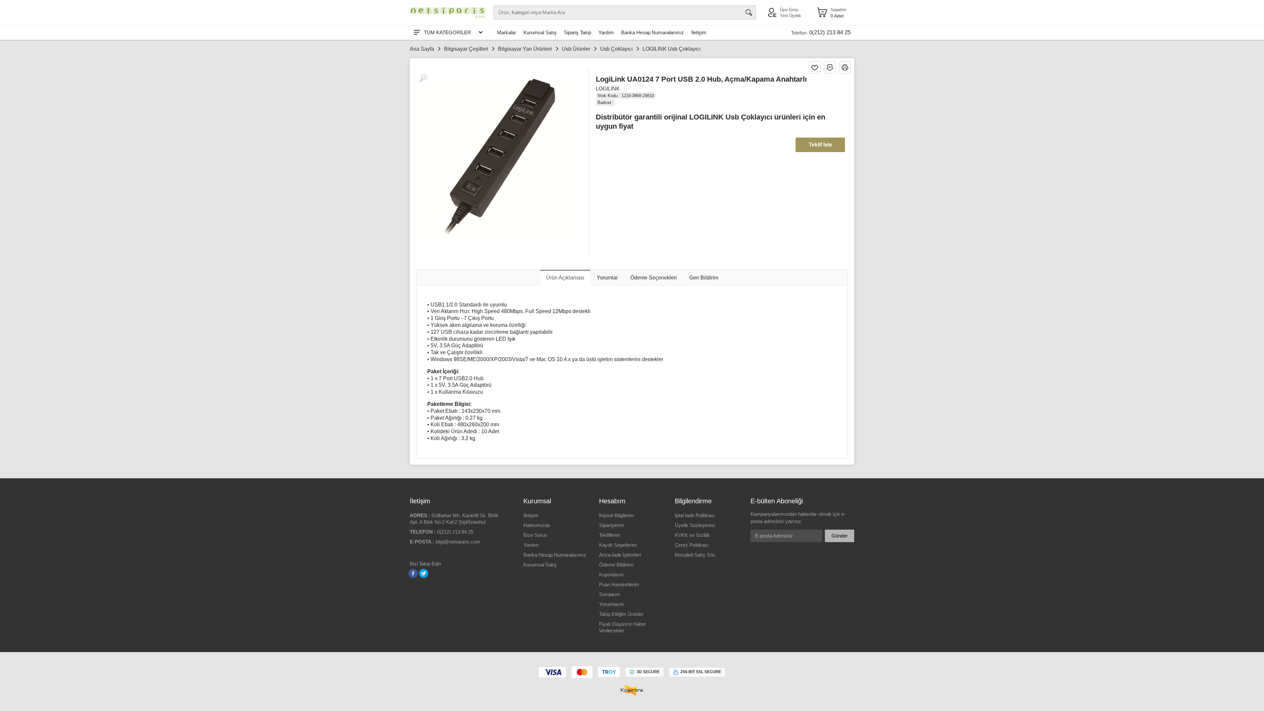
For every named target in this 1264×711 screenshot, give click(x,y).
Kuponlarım (611, 574)
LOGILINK (608, 89)
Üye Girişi (789, 9)
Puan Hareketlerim (619, 584)
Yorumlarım (611, 604)
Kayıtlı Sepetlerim (618, 545)
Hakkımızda (536, 525)
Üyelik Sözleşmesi (695, 525)
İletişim (698, 32)
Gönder (839, 536)
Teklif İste (820, 144)
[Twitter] (423, 573)
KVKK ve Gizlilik (692, 535)
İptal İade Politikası (695, 515)
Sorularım (609, 594)
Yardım (606, 32)
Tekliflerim (609, 535)
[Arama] (749, 12)
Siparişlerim (611, 525)
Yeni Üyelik (790, 15)
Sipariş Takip (577, 32)
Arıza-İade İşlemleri (620, 555)
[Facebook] (413, 573)
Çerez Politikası (692, 545)
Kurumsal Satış (540, 32)
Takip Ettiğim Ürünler (621, 614)
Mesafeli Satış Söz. (696, 555)
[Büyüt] (423, 78)
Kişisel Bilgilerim (616, 515)
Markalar (506, 32)
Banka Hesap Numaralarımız (652, 32)
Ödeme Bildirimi (616, 564)
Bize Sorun (535, 535)
